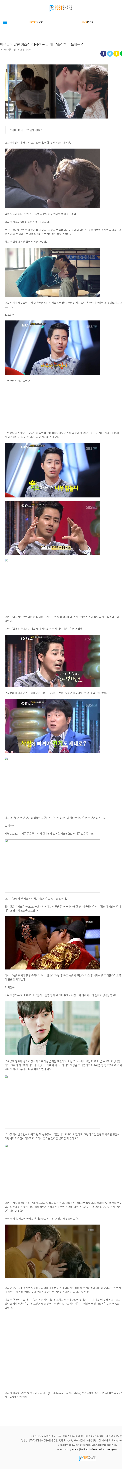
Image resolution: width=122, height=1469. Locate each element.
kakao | (102, 1449)
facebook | (93, 1449)
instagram (112, 1449)
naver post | (63, 1449)
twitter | (84, 1449)
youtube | (75, 1449)
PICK (36, 22)
